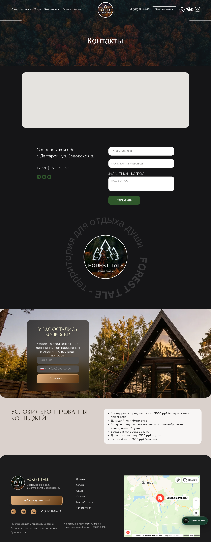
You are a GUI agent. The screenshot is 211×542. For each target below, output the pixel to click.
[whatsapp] (49, 177)
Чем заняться (51, 9)
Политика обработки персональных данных (32, 524)
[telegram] (39, 177)
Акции (77, 9)
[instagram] (44, 177)
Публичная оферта (20, 533)
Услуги (37, 9)
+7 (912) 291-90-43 (139, 9)
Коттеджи (26, 9)
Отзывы (67, 9)
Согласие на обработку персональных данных (34, 528)
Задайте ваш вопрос (126, 173)
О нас (14, 9)
